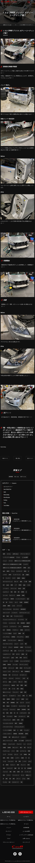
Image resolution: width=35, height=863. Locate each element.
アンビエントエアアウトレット (9, 619)
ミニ (24, 744)
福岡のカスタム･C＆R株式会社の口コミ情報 (12, 564)
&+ (26, 619)
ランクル (5, 782)
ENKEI (4, 702)
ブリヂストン (15, 630)
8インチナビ (16, 609)
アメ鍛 (25, 581)
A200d (23, 654)
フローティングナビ (23, 664)
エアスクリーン (6, 685)
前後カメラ (20, 640)
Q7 (14, 713)
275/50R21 (5, 737)
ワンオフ (5, 688)
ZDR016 (21, 647)
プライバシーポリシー (25, 554)
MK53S (9, 605)
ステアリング (6, 650)
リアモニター (6, 598)
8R (6, 602)
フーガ (13, 688)
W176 (28, 764)
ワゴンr (12, 571)
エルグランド (6, 592)
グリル (23, 778)
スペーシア (19, 605)
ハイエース (5, 626)
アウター (5, 678)
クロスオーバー (15, 782)
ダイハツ (18, 778)
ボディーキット (16, 671)
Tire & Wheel (6, 505)
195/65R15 (23, 623)
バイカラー (23, 737)
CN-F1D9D (4, 668)
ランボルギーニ (12, 695)
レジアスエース (13, 626)
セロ (27, 699)
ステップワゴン (6, 636)
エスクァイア (9, 768)
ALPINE (23, 595)
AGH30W (18, 595)
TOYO (20, 761)
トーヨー (24, 761)
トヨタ (28, 585)
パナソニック (11, 668)
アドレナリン (12, 709)
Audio (5, 492)
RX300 (12, 758)
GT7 (22, 771)
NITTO (30, 695)
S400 (4, 758)
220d (7, 713)
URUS (24, 695)
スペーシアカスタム (7, 609)
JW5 (9, 737)
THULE (25, 681)
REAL (11, 650)
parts (4, 571)
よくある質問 (25, 557)
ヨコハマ (22, 702)
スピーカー (11, 678)
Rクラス (25, 657)
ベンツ (11, 661)
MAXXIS (18, 578)
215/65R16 (9, 630)
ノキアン (15, 681)
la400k (22, 699)
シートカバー (6, 588)
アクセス (18, 557)
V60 (21, 782)
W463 (8, 616)
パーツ (13, 751)
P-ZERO (21, 602)
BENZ (11, 713)
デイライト (18, 678)
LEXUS (25, 571)
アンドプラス (21, 619)
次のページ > (30, 458)
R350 (21, 657)
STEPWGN (13, 636)
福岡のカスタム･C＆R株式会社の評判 (22, 560)
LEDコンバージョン (7, 692)
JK (3, 778)
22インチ (16, 581)
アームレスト (28, 650)
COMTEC (4, 640)
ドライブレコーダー (12, 640)
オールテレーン (23, 675)
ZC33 (22, 719)
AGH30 (15, 740)
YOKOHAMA (13, 702)
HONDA (19, 633)
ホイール (5, 681)
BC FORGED (29, 768)
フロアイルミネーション (24, 612)
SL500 (18, 771)
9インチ (4, 647)
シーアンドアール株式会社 (8, 557)
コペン (18, 699)
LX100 (18, 719)
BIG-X (21, 747)
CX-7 (4, 585)
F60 (9, 782)
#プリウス (23, 476)
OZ (27, 678)
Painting (5, 500)
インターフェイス (16, 574)
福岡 (4, 554)
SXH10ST (12, 598)
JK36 (6, 778)
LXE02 (21, 692)
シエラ (21, 643)
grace (15, 650)
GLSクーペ (5, 695)
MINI (15, 592)
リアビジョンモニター (19, 726)
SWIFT (16, 723)
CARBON (8, 699)
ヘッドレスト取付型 (7, 730)
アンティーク (21, 650)
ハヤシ (19, 626)
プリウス (5, 623)
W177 (13, 654)
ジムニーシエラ (11, 744)
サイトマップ (26, 842)
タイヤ (13, 578)
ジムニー (16, 643)
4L (17, 713)
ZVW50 (24, 567)
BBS (29, 754)
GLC (3, 713)
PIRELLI (22, 688)
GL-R (4, 630)
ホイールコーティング (7, 581)
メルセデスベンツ (7, 654)
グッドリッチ (15, 675)
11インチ (29, 747)
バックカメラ (14, 612)
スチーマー (27, 630)
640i (14, 778)
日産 (24, 588)
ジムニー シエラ (7, 671)
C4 (3, 764)
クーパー (29, 744)
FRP (9, 688)
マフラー (9, 775)
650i (4, 775)
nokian (10, 681)
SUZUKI (4, 605)
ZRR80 (20, 585)
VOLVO (22, 685)
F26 (19, 768)
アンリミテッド (16, 775)
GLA (29, 713)
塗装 (17, 751)
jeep (23, 574)
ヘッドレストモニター (20, 598)
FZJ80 (28, 778)
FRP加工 (4, 744)
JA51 (28, 706)
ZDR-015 (27, 636)
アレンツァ (23, 764)
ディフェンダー (27, 668)
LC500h (4, 664)
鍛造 (21, 581)
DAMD (17, 668)
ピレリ (16, 602)
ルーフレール (23, 751)
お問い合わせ (15, 554)
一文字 (23, 678)
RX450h (25, 754)
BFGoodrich (5, 675)
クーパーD (5, 595)
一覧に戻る (17, 458)
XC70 (18, 685)
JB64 (4, 706)
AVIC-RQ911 (16, 647)
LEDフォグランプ (15, 737)
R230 (14, 771)
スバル (4, 761)
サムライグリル (22, 706)
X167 (25, 692)
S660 (14, 730)
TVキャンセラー (6, 657)
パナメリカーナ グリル (8, 726)
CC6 (18, 623)
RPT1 (8, 702)
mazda (8, 585)
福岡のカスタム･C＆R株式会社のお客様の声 (12, 567)
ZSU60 (22, 758)
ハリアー (17, 758)
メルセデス (5, 661)
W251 (17, 657)
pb (26, 654)
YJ (3, 578)
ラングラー (8, 578)
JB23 (28, 716)
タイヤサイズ (19, 571)
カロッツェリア (6, 612)
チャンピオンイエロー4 (8, 723)
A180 (4, 768)
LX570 (21, 730)
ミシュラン (26, 730)
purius (13, 657)
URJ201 (26, 733)
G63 (11, 616)
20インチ (20, 681)
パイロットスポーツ (7, 733)
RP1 (23, 633)
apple (26, 685)
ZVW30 (21, 630)
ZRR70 (7, 764)
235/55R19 (26, 602)
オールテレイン (22, 716)
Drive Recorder (7, 497)
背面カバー (28, 775)
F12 (25, 768)
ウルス (19, 695)
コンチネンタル (12, 623)
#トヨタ (17, 476)
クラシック (5, 709)
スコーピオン (9, 716)
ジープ (4, 754)
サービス (11, 560)
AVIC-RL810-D (23, 609)
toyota (24, 585)
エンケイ (28, 702)
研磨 (29, 751)
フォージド (5, 771)
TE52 (11, 592)
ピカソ (29, 761)
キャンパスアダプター (25, 661)
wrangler (27, 574)
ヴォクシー (12, 764)
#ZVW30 (11, 476)
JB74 (26, 643)
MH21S (8, 571)
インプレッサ (27, 771)
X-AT (17, 702)
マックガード (14, 706)
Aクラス (18, 654)
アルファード (12, 595)
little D (21, 668)
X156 (4, 716)
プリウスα (10, 754)
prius (29, 567)
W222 (8, 758)
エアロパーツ (28, 740)
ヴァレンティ (15, 692)
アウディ (11, 602)
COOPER (22, 592)
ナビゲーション (6, 751)
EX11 (24, 747)
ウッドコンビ (28, 647)
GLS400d (20, 723)
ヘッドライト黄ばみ (7, 633)
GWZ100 (9, 664)
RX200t (4, 747)
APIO (22, 671)
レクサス (5, 574)
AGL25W (9, 747)
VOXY (18, 764)
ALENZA (14, 719)
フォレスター (11, 761)
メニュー (5, 560)
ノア (16, 585)
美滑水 (13, 699)
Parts (5, 503)
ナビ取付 (16, 661)
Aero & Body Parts (7, 489)
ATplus (15, 716)
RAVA (4, 699)
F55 (18, 592)
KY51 (18, 688)
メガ (21, 754)
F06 (10, 778)
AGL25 (10, 574)
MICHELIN (15, 733)
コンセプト (25, 564)
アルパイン (19, 744)
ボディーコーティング (7, 740)
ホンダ (15, 633)
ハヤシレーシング (7, 719)
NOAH (12, 585)
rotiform (23, 578)
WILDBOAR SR (27, 671)
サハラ (22, 775)
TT (26, 758)
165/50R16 (24, 709)
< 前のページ (5, 458)
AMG (4, 616)
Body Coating (3, 447)
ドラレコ (10, 647)
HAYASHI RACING (26, 626)
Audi (28, 598)
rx (28, 571)
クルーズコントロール (7, 643)
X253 (28, 709)
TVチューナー (15, 747)
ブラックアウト (20, 636)
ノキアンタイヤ (23, 713)
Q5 (3, 602)
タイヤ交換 (21, 740)
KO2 (9, 675)
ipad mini (13, 685)
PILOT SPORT (21, 733)
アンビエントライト (18, 616)
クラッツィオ (13, 588)
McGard (8, 706)
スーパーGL (15, 664)
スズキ (13, 605)
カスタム (9, 554)
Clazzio (19, 588)
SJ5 (16, 761)
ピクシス (16, 754)
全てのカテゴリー (8, 486)
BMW (15, 768)
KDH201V (28, 623)
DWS (10, 771)
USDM (30, 581)
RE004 (18, 709)
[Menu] (32, 2)
